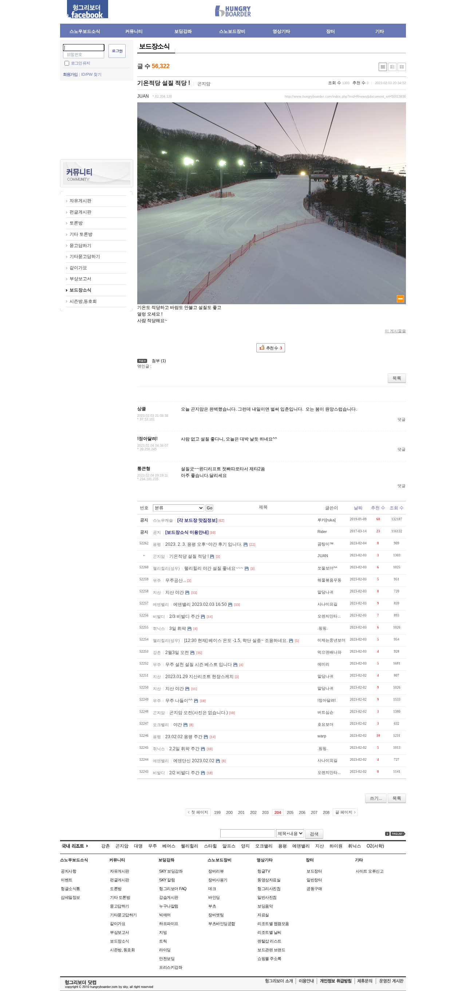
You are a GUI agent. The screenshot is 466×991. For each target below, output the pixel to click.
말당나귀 (325, 592)
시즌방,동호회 (83, 301)
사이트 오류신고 (369, 871)
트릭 (163, 941)
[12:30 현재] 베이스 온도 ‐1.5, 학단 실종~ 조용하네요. (236, 640)
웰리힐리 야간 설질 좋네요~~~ (213, 568)
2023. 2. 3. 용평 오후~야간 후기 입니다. (203, 544)
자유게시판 (80, 200)
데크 (212, 888)
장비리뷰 (216, 871)
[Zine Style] (392, 67)
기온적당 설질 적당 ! (163, 83)
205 (290, 812)
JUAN (143, 96)
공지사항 (68, 871)
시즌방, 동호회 (122, 950)
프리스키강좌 (170, 967)
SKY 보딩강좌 (170, 871)
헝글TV (263, 871)
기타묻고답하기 (85, 256)
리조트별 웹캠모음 (273, 923)
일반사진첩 (267, 897)
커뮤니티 (134, 31)
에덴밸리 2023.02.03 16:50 (200, 604)
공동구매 (314, 888)
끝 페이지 (343, 812)
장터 (330, 31)
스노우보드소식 (85, 31)
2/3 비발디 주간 (184, 616)
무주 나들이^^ (179, 700)
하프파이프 (168, 923)
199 (217, 812)
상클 (141, 408)
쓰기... (376, 798)
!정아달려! (147, 438)
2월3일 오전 (177, 652)
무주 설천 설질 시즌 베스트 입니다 (198, 664)
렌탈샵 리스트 (269, 941)
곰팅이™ (325, 544)
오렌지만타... (329, 616)
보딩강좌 (183, 31)
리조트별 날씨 (269, 932)
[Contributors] (387, 834)
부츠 (212, 906)
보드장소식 (80, 290)
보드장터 (314, 871)
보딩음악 (265, 906)
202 (253, 812)
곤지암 (203, 83)
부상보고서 (80, 278)
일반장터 (314, 880)
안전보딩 (166, 958)
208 (326, 812)
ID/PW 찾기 (91, 74)
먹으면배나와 (329, 652)
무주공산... (175, 580)
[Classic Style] (383, 67)
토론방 (76, 223)
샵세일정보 (70, 897)
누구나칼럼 (168, 906)
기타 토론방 (81, 234)
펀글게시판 (80, 212)
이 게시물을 (395, 331)
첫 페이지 (199, 812)
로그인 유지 (80, 62)
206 (302, 812)
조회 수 (397, 507)
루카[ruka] (326, 520)
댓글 (402, 419)
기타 (379, 31)
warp (321, 736)
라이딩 (165, 950)
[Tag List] (398, 834)
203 (265, 812)
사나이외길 (327, 604)
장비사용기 (218, 880)
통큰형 (143, 468)
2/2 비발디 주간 (184, 772)
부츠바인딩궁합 (221, 923)
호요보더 (325, 724)
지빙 (163, 932)
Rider (322, 531)
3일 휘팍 (177, 628)
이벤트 (66, 880)
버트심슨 (325, 712)
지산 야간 (174, 592)
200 (229, 812)
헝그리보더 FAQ (173, 888)
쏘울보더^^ (327, 568)
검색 (314, 834)
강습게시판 (168, 897)
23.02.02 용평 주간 (183, 736)
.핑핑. (322, 628)
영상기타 (281, 31)
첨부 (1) (159, 361)
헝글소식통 (70, 888)
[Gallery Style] (402, 67)
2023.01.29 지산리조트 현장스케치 (199, 676)
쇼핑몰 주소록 (269, 958)
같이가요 (78, 267)
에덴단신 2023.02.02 (193, 760)
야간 (177, 724)
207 (314, 812)
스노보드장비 (232, 31)
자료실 (263, 915)
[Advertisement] (96, 119)
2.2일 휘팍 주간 (184, 748)
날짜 (358, 507)
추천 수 (378, 507)
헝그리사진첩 (268, 888)
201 (241, 812)
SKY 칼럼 (167, 880)
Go (209, 508)
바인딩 (214, 897)
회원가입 (70, 74)
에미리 (323, 664)
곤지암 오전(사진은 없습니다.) (198, 712)
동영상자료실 (268, 880)
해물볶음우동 (329, 580)
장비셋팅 (216, 915)
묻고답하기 (80, 245)
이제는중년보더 (331, 640)
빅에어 (165, 915)
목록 (396, 378)
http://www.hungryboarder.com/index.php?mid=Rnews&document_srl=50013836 (345, 96)
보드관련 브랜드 (271, 950)
